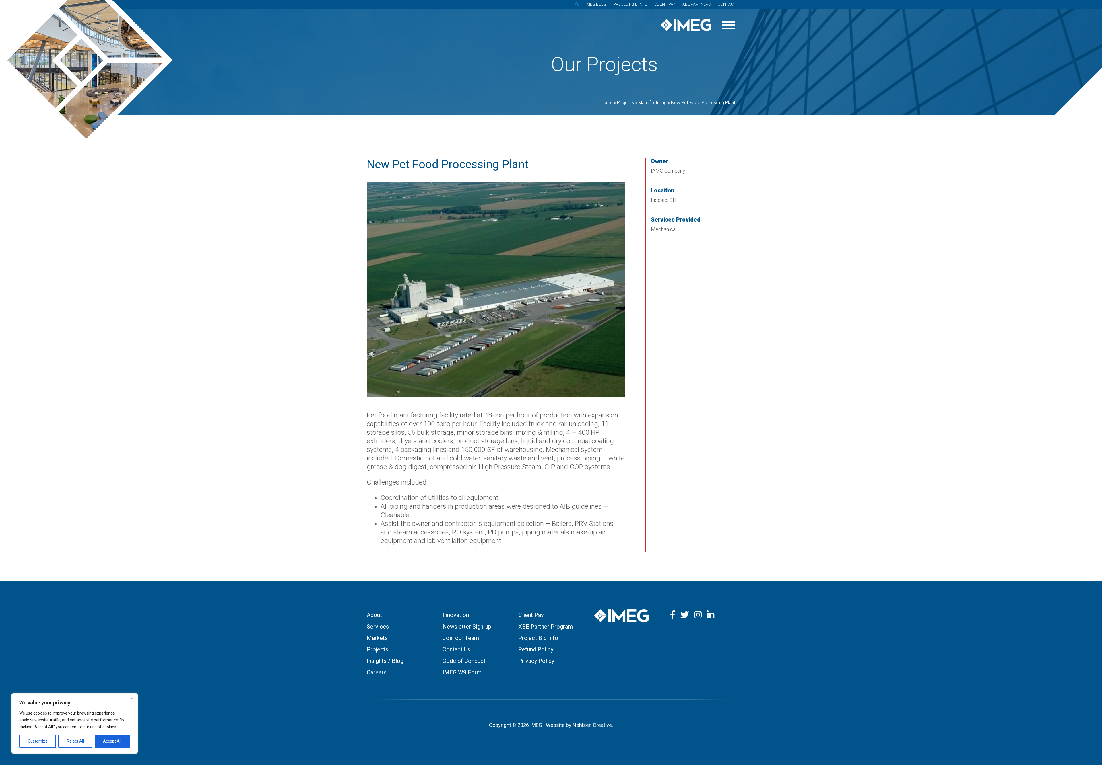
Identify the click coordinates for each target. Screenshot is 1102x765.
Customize (38, 741)
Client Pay (665, 4)
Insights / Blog (385, 660)
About (374, 615)
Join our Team (461, 638)
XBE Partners (696, 4)
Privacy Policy (536, 660)
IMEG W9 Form (462, 672)
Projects (377, 649)
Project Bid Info (630, 4)
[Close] (131, 698)
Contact (727, 4)
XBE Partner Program (545, 626)
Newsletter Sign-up (467, 626)
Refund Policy (535, 649)
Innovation (456, 615)
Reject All (75, 741)
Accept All (112, 741)
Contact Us (456, 649)
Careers (377, 672)
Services (378, 626)
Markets (377, 638)
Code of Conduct (464, 660)
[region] (74, 723)
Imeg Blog (596, 4)
